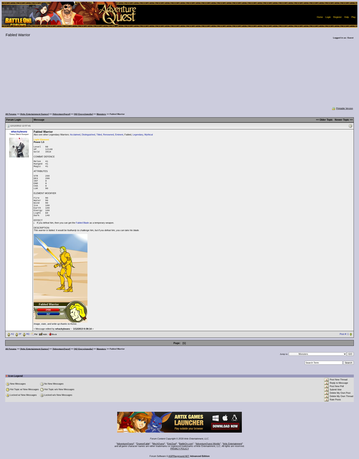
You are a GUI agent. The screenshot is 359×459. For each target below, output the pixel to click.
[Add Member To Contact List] (43, 334)
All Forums (10, 114)
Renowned (108, 134)
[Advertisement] (179, 76)
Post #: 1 (344, 334)
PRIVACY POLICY (179, 448)
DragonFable (143, 443)
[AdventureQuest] (61, 114)
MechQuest (158, 443)
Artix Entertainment (232, 443)
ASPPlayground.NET (178, 456)
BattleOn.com (186, 443)
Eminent (119, 134)
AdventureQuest (125, 443)
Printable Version (344, 108)
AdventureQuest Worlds (208, 443)
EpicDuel (171, 443)
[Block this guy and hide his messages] (52, 334)
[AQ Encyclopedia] (83, 114)
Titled (99, 134)
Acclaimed (75, 134)
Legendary (138, 134)
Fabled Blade (82, 222)
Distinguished (88, 134)
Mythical (148, 134)
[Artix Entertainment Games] (34, 114)
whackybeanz (19, 131)
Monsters (101, 114)
